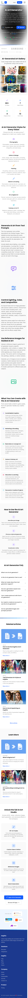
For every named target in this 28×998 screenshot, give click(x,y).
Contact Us (4, 980)
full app (14, 33)
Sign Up (19, 2)
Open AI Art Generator (14, 897)
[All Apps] (5, 2)
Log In (14, 2)
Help (2, 958)
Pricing (3, 987)
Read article (6, 655)
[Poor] (10, 52)
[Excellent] (15, 52)
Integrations (4, 951)
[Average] (12, 52)
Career (2, 974)
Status (2, 965)
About (2, 972)
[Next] (25, 48)
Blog (2, 960)
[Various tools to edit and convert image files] (2, 2)
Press (2, 963)
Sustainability (4, 976)
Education (3, 949)
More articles (13, 723)
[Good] (13, 52)
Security (3, 978)
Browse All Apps (12, 902)
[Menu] (24, 2)
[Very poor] (9, 52)
